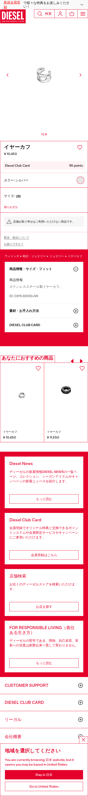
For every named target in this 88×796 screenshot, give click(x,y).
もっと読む (44, 499)
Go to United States (44, 786)
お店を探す (44, 607)
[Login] (60, 13)
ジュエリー (57, 256)
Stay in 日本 (44, 775)
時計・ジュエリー (34, 256)
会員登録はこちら (44, 555)
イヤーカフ (75, 256)
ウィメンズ (12, 256)
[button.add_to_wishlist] (80, 147)
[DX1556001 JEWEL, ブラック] (66, 395)
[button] (44, 4)
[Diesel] (13, 16)
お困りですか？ (14, 244)
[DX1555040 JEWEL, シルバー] (22, 395)
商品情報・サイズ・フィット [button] (30, 269)
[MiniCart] (71, 13)
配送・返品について (16, 237)
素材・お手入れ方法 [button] (24, 311)
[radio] (80, 180)
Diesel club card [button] (24, 325)
